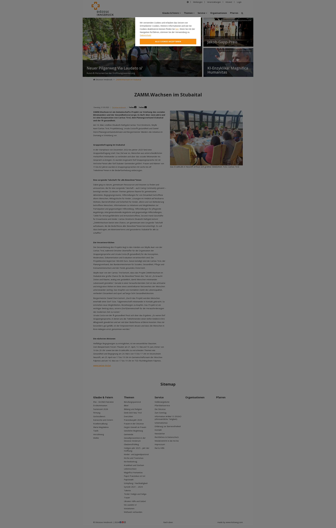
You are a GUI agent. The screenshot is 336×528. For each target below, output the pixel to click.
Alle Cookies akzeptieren (168, 41)
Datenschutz (145, 35)
